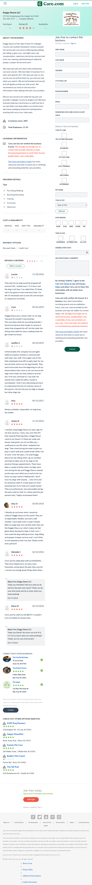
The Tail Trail (13, 767)
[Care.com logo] (47, 4)
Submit (72, 349)
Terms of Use (69, 284)
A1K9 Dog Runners (16, 723)
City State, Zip (61, 81)
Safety (72, 822)
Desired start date (63, 248)
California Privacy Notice (32, 876)
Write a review (15, 266)
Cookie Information (30, 882)
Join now (85, 4)
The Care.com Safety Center (67, 332)
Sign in (73, 43)
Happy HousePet (15, 734)
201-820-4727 (9, 19)
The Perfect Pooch (19, 668)
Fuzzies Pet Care (15, 745)
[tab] (72, 126)
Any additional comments (66, 258)
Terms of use (27, 863)
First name (59, 50)
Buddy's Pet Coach (16, 756)
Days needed (60, 218)
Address (58, 70)
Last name (59, 60)
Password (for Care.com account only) (70, 113)
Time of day (60, 233)
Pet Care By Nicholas (20, 657)
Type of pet (60, 200)
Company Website (26, 19)
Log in (75, 4)
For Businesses (33, 822)
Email (57, 102)
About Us (6, 822)
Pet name (59, 190)
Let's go (31, 799)
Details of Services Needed (66, 126)
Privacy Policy (60, 822)
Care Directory (18, 822)
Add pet (61, 211)
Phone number (61, 91)
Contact (11, 710)
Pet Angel (16, 682)
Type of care (60, 130)
